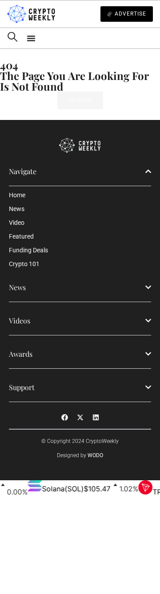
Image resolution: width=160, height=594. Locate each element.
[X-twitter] (80, 417)
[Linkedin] (95, 417)
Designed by (80, 455)
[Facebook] (64, 417)
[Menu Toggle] (90, 38)
